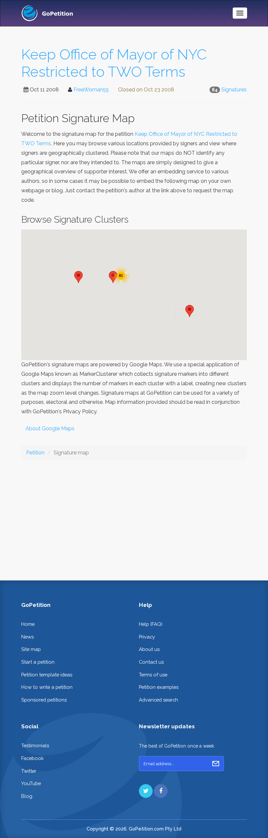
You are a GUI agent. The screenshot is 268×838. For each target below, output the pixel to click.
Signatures (234, 90)
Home (28, 624)
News (27, 637)
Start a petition (38, 662)
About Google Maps (50, 428)
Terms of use (153, 674)
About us (149, 649)
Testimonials (35, 745)
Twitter (28, 771)
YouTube (31, 783)
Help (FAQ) (150, 624)
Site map (31, 649)
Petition (35, 453)
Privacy (147, 637)
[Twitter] (146, 791)
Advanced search (158, 700)
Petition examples (158, 687)
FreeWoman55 (91, 90)
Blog (26, 796)
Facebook (32, 758)
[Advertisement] (134, 515)
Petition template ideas (46, 674)
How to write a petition (47, 687)
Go (215, 763)
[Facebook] (161, 791)
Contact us (151, 662)
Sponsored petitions (44, 700)
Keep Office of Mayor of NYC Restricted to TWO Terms (114, 63)
